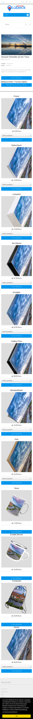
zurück (7, 24)
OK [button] (16, 716)
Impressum (4, 689)
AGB (2, 694)
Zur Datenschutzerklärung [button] (10, 712)
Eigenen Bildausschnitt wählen (17, 85)
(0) (23, 2)
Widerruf (3, 697)
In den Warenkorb (16, 140)
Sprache (3, 2)
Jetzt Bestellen (17, 78)
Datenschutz (4, 691)
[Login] (27, 2)
